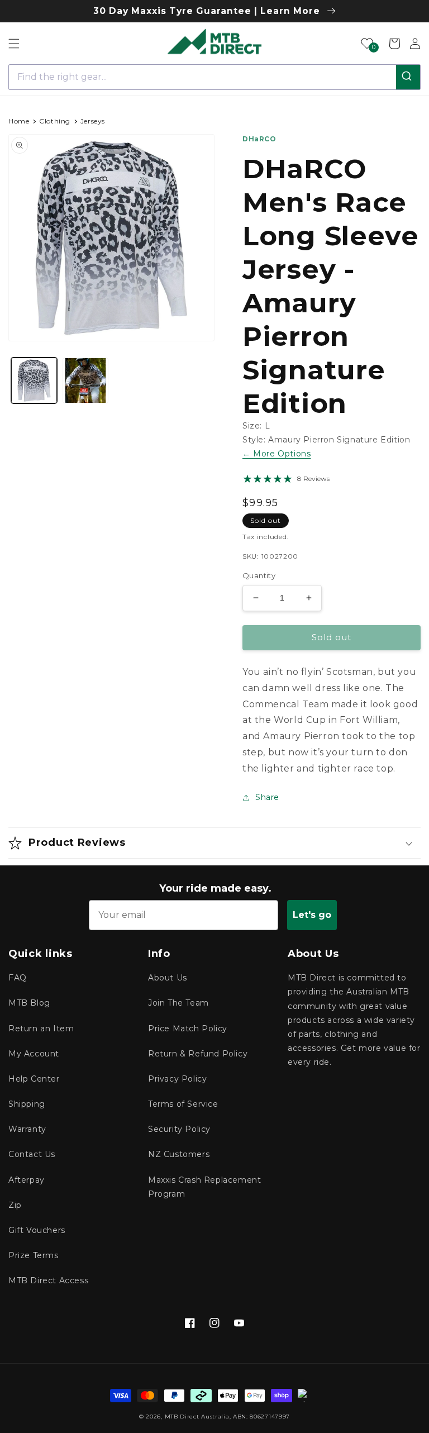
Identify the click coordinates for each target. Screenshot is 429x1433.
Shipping (26, 1104)
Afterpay (26, 1180)
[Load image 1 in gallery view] (34, 380)
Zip (15, 1205)
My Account (33, 1054)
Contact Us (31, 1154)
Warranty (27, 1129)
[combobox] (214, 77)
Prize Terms (33, 1255)
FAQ (17, 978)
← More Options (276, 454)
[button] (14, 43)
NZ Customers (178, 1154)
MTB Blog (29, 1003)
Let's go (312, 915)
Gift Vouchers (36, 1230)
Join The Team (178, 1003)
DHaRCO (259, 139)
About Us (167, 978)
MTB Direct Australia (197, 1416)
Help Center (34, 1079)
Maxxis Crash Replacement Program (204, 1187)
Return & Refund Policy (197, 1054)
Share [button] (267, 797)
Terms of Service (183, 1104)
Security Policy (179, 1129)
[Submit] (408, 77)
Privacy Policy (177, 1079)
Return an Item (41, 1028)
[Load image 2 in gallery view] (85, 380)
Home (18, 121)
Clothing (54, 121)
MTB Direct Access (48, 1280)
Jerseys (92, 121)
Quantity (258, 575)
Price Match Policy (187, 1028)
